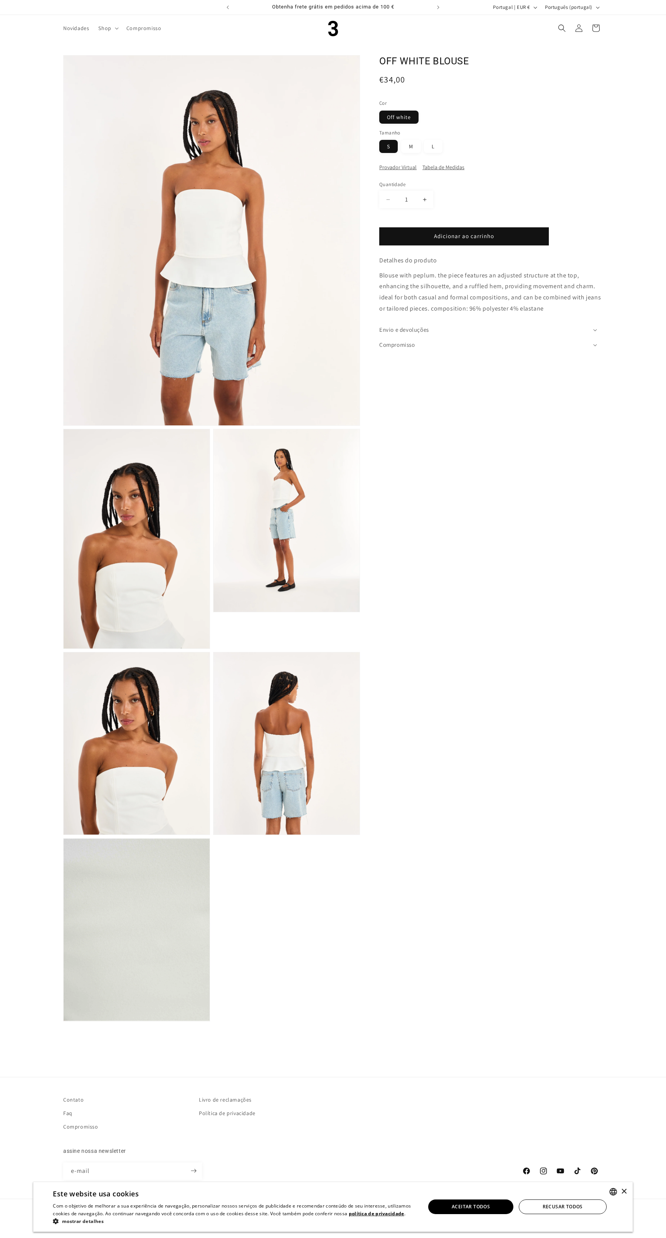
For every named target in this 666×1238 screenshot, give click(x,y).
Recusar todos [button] (563, 1206)
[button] (107, 28)
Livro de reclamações (225, 1099)
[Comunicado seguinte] (438, 7)
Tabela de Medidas (443, 167)
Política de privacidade (227, 1113)
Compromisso (80, 1126)
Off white (399, 117)
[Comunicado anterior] (227, 7)
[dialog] (332, 1207)
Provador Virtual (398, 167)
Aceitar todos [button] (471, 1206)
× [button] (624, 1191)
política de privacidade (376, 1213)
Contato (73, 1099)
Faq (67, 1113)
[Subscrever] (193, 1170)
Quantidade (392, 184)
